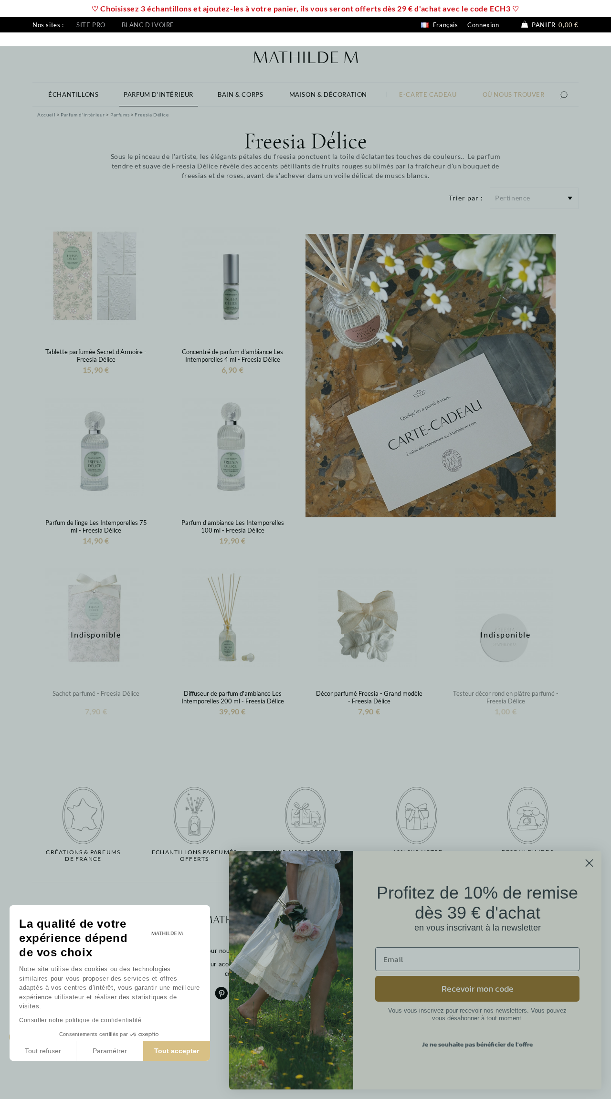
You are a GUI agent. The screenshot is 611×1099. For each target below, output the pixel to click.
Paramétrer (110, 1051)
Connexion (483, 25)
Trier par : (466, 198)
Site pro (90, 25)
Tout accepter (176, 1051)
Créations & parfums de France (83, 855)
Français (444, 25)
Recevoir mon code (478, 988)
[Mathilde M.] (306, 56)
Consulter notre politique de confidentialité (80, 1020)
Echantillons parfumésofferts (194, 855)
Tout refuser (43, 1051)
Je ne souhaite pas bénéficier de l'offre (477, 1044)
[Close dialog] (589, 863)
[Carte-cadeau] (431, 374)
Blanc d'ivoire (148, 25)
